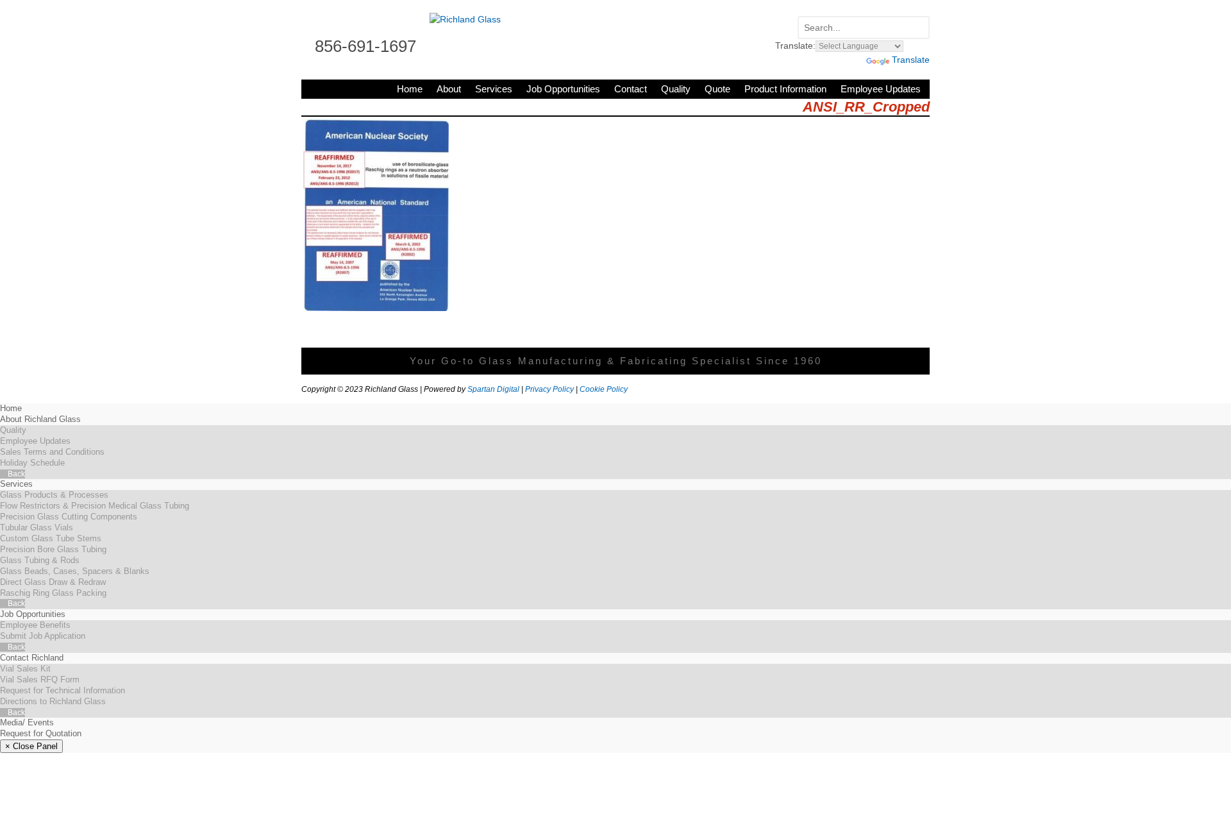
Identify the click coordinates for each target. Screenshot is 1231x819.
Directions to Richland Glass (53, 701)
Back (15, 473)
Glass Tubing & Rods (40, 560)
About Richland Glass (40, 419)
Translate (911, 60)
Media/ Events (27, 722)
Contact (630, 88)
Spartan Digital (493, 389)
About (449, 88)
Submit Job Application (42, 636)
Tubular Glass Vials (36, 527)
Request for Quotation (40, 733)
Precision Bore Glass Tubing (53, 549)
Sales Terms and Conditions (52, 452)
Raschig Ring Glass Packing (53, 593)
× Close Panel (31, 746)
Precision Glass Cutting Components (68, 516)
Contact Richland (31, 658)
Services (493, 88)
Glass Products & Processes (54, 495)
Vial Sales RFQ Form (40, 679)
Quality (676, 88)
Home (410, 88)
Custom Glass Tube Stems (50, 538)
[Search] (917, 28)
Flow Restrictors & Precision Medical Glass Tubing (94, 506)
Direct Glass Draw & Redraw (53, 582)
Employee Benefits (35, 625)
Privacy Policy (549, 389)
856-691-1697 (365, 46)
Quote (717, 88)
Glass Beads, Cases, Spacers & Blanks (74, 571)
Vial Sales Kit (25, 668)
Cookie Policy (604, 389)
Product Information (785, 88)
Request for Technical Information (62, 690)
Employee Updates (881, 88)
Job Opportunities (563, 88)
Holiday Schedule (32, 463)
